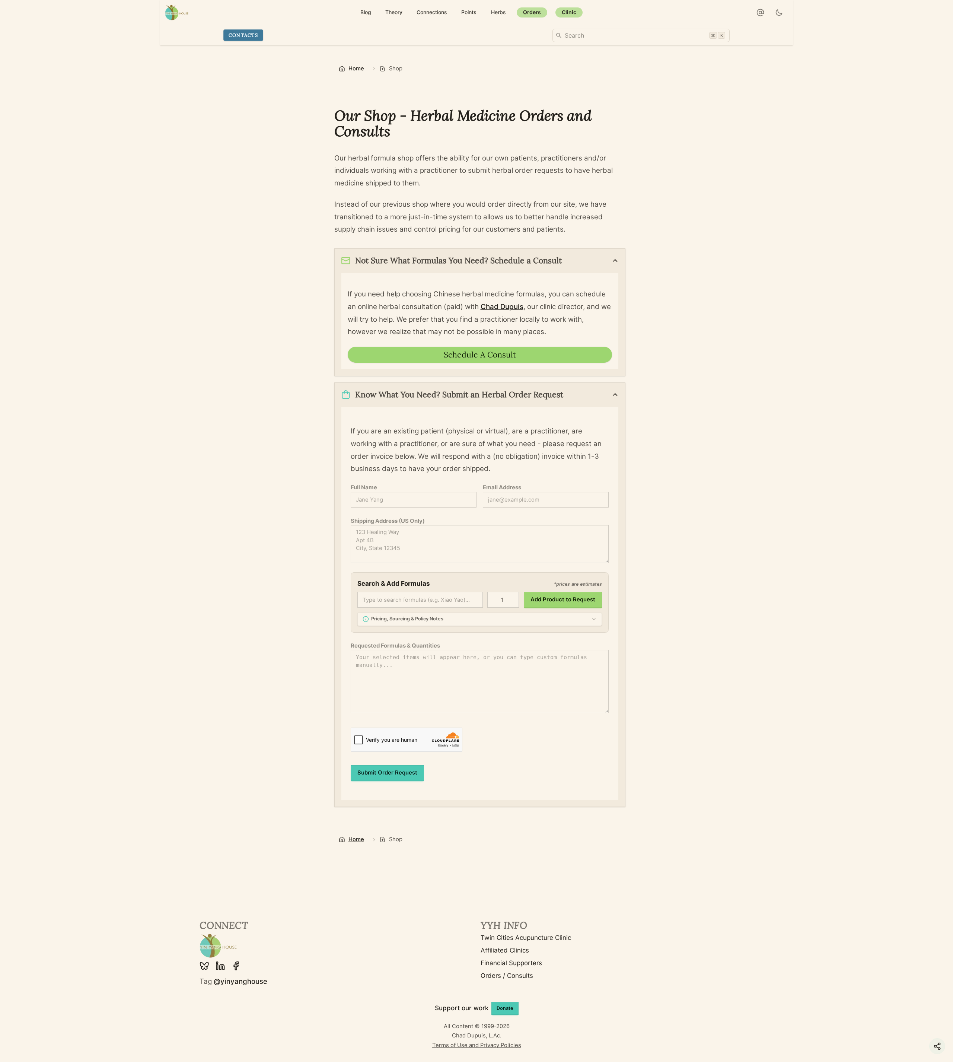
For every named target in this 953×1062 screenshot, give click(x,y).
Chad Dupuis (502, 306)
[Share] (937, 1046)
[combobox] (641, 35)
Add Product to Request (562, 599)
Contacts (243, 35)
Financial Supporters (511, 963)
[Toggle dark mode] (779, 12)
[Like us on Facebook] (236, 966)
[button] (760, 12)
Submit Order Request (387, 772)
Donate (505, 1008)
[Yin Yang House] (177, 12)
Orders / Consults (507, 975)
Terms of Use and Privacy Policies (476, 1045)
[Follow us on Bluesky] (204, 966)
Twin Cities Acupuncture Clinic (526, 937)
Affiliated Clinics (505, 950)
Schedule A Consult (480, 355)
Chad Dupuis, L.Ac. (476, 1035)
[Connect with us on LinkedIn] (220, 966)
